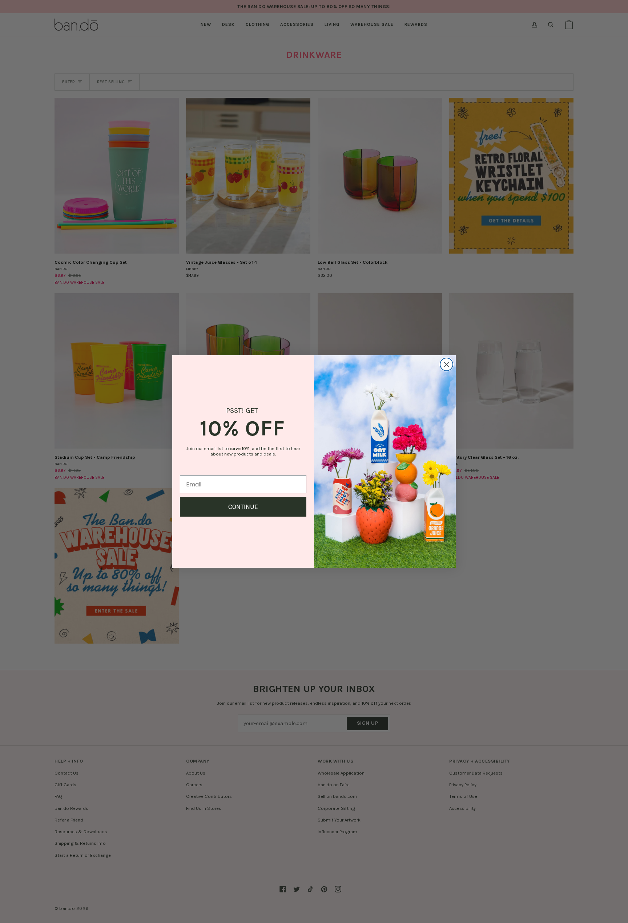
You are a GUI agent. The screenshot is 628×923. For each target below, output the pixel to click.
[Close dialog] (446, 364)
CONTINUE (243, 507)
